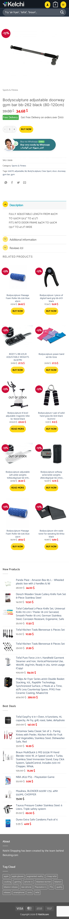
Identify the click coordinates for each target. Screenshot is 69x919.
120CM (11, 171)
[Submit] (62, 12)
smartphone (18, 892)
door (54, 171)
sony (30, 892)
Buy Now (26, 129)
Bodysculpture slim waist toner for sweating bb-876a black (51, 534)
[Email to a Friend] (25, 182)
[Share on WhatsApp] (6, 182)
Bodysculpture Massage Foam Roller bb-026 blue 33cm (18, 534)
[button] (55, 4)
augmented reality (35, 876)
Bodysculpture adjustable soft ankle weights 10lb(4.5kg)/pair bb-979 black (18, 475)
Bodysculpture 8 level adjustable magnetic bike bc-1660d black (18, 416)
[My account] (47, 4)
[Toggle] (5, 204)
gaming (17, 882)
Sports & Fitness (10, 90)
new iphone (26, 887)
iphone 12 (28, 882)
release (7, 892)
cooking (7, 882)
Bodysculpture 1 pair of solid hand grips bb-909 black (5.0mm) (51, 416)
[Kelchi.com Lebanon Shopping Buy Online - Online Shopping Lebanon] (22, 4)
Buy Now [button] (18, 311)
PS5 (51, 887)
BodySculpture (34, 171)
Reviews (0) (16, 248)
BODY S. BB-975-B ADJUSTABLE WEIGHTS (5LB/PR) (17, 357)
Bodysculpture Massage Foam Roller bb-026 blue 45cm (18, 298)
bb (26, 171)
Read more (17, 429)
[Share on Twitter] (18, 182)
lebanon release (11, 887)
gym (13, 174)
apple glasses (18, 876)
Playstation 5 (40, 887)
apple (6, 876)
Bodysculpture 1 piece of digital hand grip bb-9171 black (51, 298)
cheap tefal (52, 876)
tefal (37, 892)
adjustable (19, 171)
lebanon (57, 882)
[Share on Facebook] (12, 182)
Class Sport (46, 171)
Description (16, 205)
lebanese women (43, 882)
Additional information (23, 239)
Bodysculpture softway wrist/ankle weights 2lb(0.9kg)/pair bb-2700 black (51, 475)
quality (59, 887)
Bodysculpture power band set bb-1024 (51, 356)
